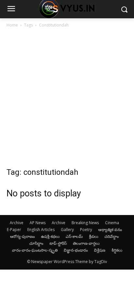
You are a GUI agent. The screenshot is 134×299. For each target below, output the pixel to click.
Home (12, 25)
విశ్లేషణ (99, 250)
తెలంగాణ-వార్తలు (86, 243)
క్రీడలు (93, 236)
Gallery (67, 229)
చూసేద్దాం (36, 243)
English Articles (41, 229)
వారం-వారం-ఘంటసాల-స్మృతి (35, 250)
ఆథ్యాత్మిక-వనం (110, 229)
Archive (16, 222)
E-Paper (14, 229)
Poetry (86, 229)
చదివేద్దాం (111, 236)
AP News (38, 222)
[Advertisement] (67, 99)
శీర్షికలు (117, 250)
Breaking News (85, 222)
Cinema (112, 222)
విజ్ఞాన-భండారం (76, 250)
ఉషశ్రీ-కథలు (50, 236)
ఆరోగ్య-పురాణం (22, 236)
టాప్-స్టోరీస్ (58, 243)
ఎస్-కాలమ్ (74, 236)
